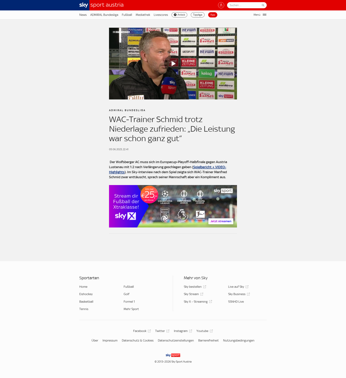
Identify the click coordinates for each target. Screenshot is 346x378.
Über (95, 340)
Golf (126, 294)
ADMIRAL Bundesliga (104, 15)
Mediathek (143, 15)
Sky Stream (191, 294)
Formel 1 (129, 301)
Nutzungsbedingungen (238, 340)
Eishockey (86, 294)
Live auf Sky (236, 286)
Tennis (83, 309)
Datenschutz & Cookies (138, 340)
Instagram (181, 331)
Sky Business (236, 294)
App (212, 14)
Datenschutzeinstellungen (176, 340)
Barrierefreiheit (208, 340)
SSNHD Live (236, 301)
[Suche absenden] (263, 5)
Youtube (202, 331)
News (83, 15)
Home (83, 286)
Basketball (86, 301)
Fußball (127, 15)
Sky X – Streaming (196, 301)
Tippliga (197, 14)
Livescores (161, 15)
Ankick (181, 14)
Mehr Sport (131, 309)
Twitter (160, 331)
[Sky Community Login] (221, 5)
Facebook (139, 331)
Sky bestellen (193, 286)
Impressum (110, 340)
